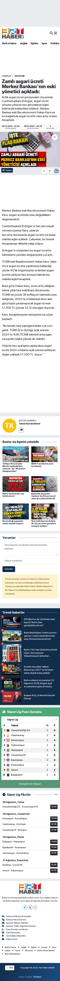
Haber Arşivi (11, 939)
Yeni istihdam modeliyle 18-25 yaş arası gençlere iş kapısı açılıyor (43, 523)
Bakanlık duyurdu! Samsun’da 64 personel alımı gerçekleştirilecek (43, 496)
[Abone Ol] (56, 171)
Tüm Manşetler (13, 933)
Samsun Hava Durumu (16, 920)
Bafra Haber (9, 43)
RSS (11, 968)
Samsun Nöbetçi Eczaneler (18, 916)
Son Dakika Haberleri (16, 936)
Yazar (17, 950)
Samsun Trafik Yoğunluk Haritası (21, 926)
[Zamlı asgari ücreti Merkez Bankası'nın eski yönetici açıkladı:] (30, 149)
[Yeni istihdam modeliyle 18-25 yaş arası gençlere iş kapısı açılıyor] (44, 511)
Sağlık (23, 43)
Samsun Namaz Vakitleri (17, 923)
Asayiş (44, 947)
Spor (44, 43)
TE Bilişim (37, 977)
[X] (30, 907)
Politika (55, 43)
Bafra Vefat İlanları (46, 950)
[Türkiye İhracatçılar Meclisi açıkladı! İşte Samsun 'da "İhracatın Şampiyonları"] (15, 454)
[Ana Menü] (55, 33)
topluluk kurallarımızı (29, 579)
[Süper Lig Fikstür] (56, 794)
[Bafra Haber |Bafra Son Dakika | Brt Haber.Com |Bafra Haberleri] (13, 33)
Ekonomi (19, 76)
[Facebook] (24, 907)
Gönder (9, 569)
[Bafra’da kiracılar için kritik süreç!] (15, 484)
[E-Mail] (21, 430)
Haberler (6, 76)
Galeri (7, 950)
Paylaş (9, 170)
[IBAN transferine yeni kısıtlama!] (44, 454)
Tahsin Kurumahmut (29, 423)
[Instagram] (35, 907)
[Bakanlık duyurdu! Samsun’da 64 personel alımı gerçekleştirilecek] (44, 484)
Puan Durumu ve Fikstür (17, 929)
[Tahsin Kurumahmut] (9, 425)
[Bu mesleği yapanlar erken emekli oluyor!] (15, 511)
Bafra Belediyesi (12, 954)
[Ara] (51, 33)
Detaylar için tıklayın (30, 784)
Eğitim (34, 43)
